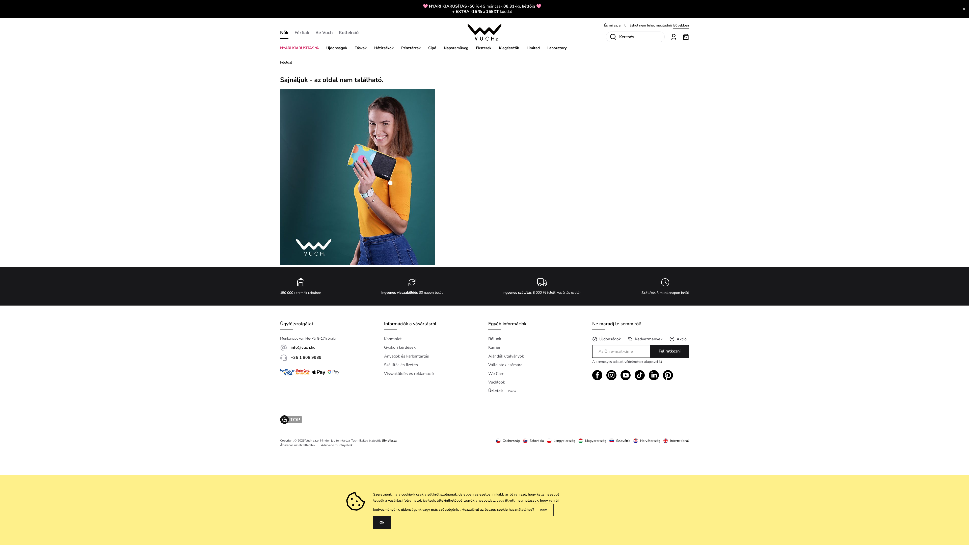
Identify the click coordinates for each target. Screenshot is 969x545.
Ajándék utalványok (506, 356)
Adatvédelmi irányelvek (337, 445)
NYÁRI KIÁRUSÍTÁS (448, 6)
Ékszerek (483, 47)
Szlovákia (537, 441)
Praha (512, 391)
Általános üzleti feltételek (297, 445)
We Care (496, 373)
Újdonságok (336, 47)
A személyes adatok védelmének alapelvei (627, 362)
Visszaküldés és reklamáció (409, 373)
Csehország (511, 441)
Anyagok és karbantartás (406, 356)
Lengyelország (564, 441)
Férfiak (301, 33)
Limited (533, 47)
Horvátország (650, 441)
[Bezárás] (963, 9)
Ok (382, 522)
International (679, 441)
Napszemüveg (456, 47)
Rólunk (494, 339)
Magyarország (595, 441)
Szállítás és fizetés (401, 365)
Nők (284, 33)
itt (660, 361)
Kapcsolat (393, 339)
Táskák (361, 47)
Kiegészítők (509, 47)
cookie (502, 509)
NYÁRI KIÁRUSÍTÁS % (299, 47)
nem (543, 509)
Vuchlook (496, 382)
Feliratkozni (670, 351)
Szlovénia (623, 441)
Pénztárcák (411, 47)
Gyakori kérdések (400, 347)
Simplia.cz (389, 441)
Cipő (432, 47)
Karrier (494, 347)
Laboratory (557, 47)
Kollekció (349, 33)
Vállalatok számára (505, 365)
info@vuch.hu (303, 347)
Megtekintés (679, 25)
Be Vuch (324, 33)
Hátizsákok (384, 47)
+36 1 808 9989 (306, 357)
